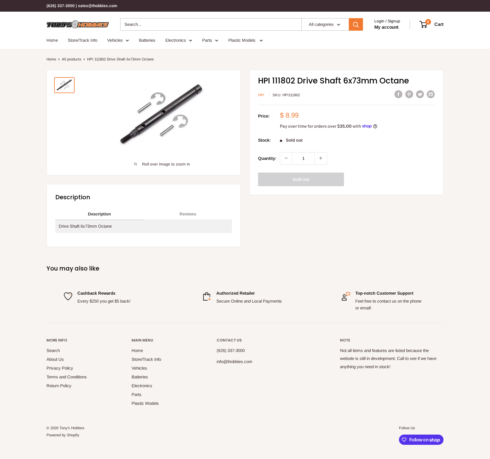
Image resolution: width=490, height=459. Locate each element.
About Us (55, 359)
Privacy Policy (60, 368)
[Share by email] (431, 94)
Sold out (301, 179)
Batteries (147, 40)
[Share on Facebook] (398, 94)
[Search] (356, 24)
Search (53, 350)
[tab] (99, 214)
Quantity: (267, 158)
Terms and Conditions (67, 376)
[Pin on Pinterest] (409, 94)
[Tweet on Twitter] (420, 94)
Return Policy (59, 385)
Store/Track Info (82, 40)
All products (71, 59)
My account (386, 27)
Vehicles (115, 40)
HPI (261, 95)
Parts (207, 40)
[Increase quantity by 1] (321, 158)
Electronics (175, 40)
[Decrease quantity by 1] (286, 158)
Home (52, 40)
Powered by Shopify (63, 435)
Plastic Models (242, 40)
